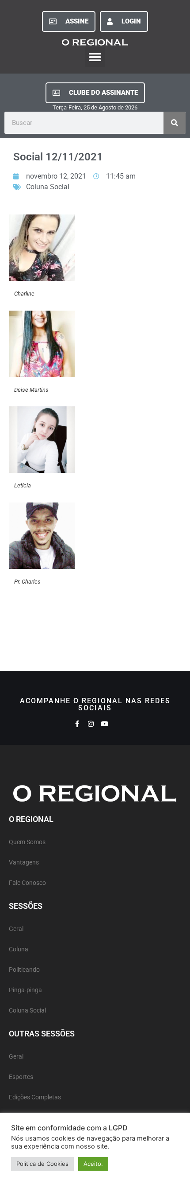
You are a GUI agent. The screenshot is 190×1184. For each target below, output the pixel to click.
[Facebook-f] (77, 724)
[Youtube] (104, 724)
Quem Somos (27, 842)
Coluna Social (47, 187)
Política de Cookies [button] (42, 1163)
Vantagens (24, 862)
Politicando (24, 970)
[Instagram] (90, 724)
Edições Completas (35, 1097)
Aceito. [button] (93, 1163)
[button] (95, 57)
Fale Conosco (27, 883)
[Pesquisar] (174, 123)
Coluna (18, 949)
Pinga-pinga (25, 990)
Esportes (21, 1077)
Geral (16, 929)
